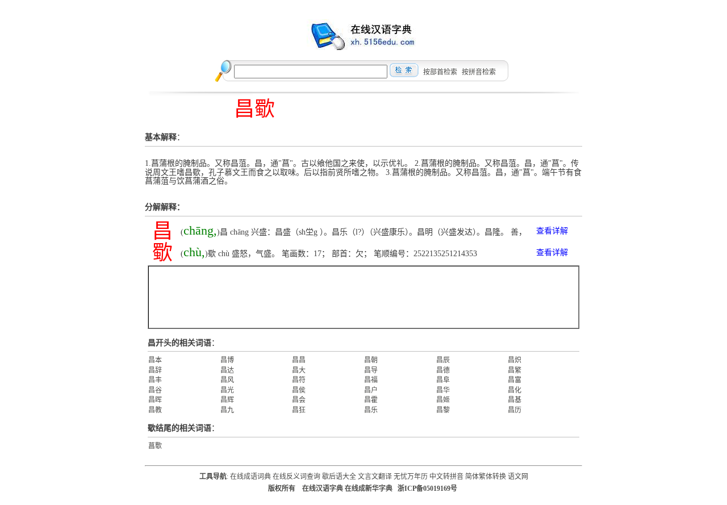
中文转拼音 (446, 477)
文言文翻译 (375, 477)
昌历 (514, 410)
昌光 (227, 390)
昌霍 (371, 400)
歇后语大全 (339, 477)
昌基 (514, 400)
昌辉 (227, 400)
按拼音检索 (479, 72)
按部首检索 (440, 72)
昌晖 (155, 400)
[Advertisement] (363, 297)
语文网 (518, 477)
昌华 (443, 390)
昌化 (514, 390)
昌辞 (155, 370)
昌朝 (371, 360)
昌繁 (514, 370)
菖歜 (155, 446)
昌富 (514, 380)
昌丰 (155, 380)
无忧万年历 (411, 477)
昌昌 (299, 360)
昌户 (371, 390)
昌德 (443, 370)
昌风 (227, 380)
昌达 (227, 370)
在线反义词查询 (296, 477)
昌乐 (371, 410)
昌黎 (443, 410)
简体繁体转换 (485, 477)
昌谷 (155, 390)
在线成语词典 (250, 477)
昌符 (299, 380)
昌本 (155, 360)
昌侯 (299, 390)
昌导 (371, 370)
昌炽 (514, 360)
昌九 (227, 410)
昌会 (299, 400)
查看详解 (552, 231)
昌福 (371, 380)
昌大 (299, 370)
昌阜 (443, 380)
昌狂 (299, 410)
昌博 (227, 360)
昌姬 (443, 400)
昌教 (155, 410)
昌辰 (443, 360)
